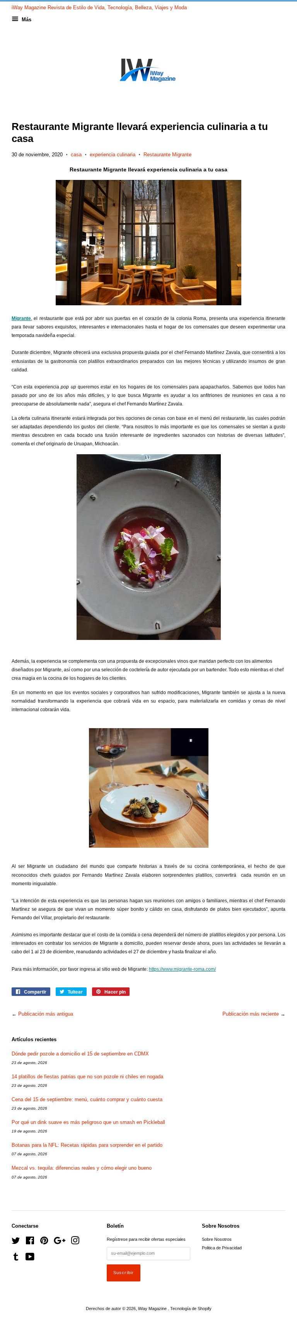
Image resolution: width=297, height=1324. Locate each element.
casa (76, 154)
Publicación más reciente (250, 1014)
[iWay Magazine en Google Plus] (59, 1242)
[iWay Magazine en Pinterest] (44, 1242)
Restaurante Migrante (167, 154)
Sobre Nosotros (217, 1239)
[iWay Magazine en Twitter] (16, 1242)
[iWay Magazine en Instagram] (75, 1242)
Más (25, 19)
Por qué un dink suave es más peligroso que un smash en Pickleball (88, 1122)
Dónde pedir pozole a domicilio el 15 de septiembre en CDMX (80, 1054)
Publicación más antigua (45, 1014)
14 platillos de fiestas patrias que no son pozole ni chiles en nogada (87, 1076)
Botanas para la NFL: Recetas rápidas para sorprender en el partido (87, 1145)
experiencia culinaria (112, 154)
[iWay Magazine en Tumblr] (16, 1258)
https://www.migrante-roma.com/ (182, 969)
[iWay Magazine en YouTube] (30, 1258)
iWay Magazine (153, 1308)
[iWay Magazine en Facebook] (30, 1242)
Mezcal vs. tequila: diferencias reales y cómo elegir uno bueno (82, 1168)
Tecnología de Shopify (191, 1308)
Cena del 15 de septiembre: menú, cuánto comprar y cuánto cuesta (87, 1099)
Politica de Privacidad (222, 1247)
